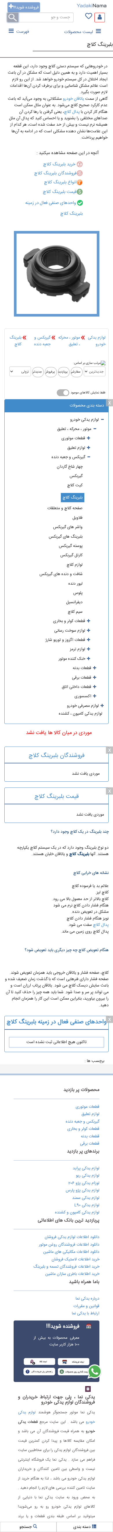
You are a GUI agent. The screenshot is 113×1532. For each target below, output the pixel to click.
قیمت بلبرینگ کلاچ (59, 192)
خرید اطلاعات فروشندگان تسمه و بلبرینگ (66, 1266)
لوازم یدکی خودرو (96, 341)
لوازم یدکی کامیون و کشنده (77, 1212)
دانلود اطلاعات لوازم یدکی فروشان (72, 1237)
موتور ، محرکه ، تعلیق (69, 341)
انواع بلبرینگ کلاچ (60, 182)
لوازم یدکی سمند (85, 1198)
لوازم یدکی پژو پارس (82, 1190)
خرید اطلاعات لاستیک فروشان (75, 1259)
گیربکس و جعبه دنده (42, 341)
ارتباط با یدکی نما (85, 1313)
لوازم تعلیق (90, 1114)
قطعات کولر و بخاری (83, 1128)
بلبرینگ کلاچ (100, 44)
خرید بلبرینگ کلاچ (59, 164)
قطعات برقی (89, 1143)
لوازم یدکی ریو (87, 1175)
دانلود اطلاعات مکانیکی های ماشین (71, 1252)
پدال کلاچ (72, 112)
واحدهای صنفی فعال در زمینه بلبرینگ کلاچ (56, 1022)
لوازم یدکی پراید (86, 1168)
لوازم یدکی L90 (86, 1205)
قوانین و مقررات (86, 1306)
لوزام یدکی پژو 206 (83, 1183)
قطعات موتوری (87, 1106)
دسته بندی (82, 1527)
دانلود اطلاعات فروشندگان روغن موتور (69, 1244)
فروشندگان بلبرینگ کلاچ (55, 173)
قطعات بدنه (90, 1136)
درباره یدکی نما (87, 1298)
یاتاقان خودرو (73, 98)
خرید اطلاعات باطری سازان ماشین (72, 1274)
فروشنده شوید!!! (26, 7)
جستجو (25, 1527)
